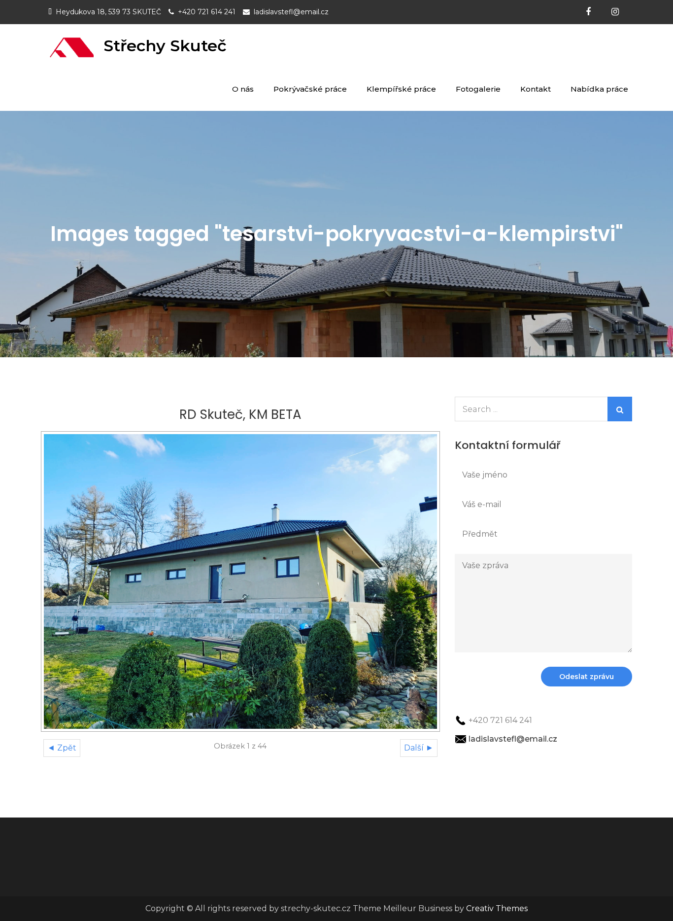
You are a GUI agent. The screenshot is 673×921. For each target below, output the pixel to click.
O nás (243, 89)
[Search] (619, 409)
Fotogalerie (478, 89)
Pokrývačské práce (310, 89)
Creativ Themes (497, 908)
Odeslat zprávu (586, 676)
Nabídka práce (599, 89)
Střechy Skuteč (165, 45)
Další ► (419, 747)
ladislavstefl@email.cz (291, 11)
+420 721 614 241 (207, 11)
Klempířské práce (401, 89)
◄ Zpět (61, 747)
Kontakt (535, 89)
